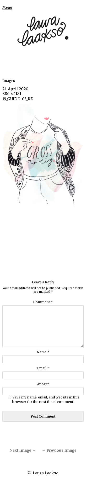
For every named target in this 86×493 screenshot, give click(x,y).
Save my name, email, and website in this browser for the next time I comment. (45, 399)
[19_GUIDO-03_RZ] (43, 210)
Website (43, 384)
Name (43, 352)
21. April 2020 (15, 88)
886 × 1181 (11, 93)
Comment (43, 302)
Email (43, 368)
